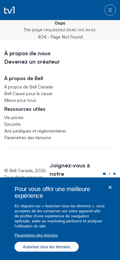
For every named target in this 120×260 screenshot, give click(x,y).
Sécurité (12, 124)
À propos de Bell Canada (28, 87)
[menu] (110, 10)
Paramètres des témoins (27, 137)
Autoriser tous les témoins (46, 246)
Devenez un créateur (32, 61)
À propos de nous (27, 53)
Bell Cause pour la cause (28, 93)
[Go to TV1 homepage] (9, 10)
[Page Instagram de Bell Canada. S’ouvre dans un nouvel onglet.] (114, 174)
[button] (27, 137)
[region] (60, 218)
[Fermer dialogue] (110, 187)
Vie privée (13, 117)
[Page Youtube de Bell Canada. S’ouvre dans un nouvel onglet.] (104, 174)
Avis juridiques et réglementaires (35, 131)
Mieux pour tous (20, 100)
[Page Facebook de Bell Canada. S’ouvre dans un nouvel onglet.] (109, 174)
